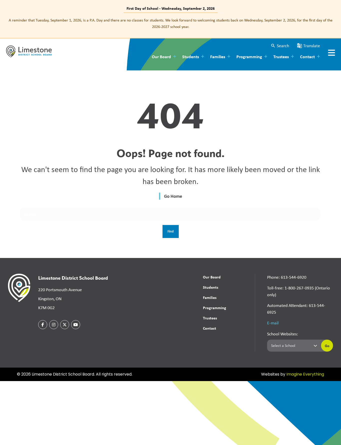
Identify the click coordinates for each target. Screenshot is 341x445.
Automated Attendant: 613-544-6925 (296, 308)
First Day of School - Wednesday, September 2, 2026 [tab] (171, 8)
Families (209, 297)
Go (327, 345)
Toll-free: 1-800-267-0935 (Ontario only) (298, 291)
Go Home (173, 196)
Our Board (212, 277)
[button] (280, 45)
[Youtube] (75, 324)
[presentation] (331, 53)
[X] (64, 324)
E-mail (273, 323)
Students (210, 287)
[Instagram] (53, 324)
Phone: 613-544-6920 (286, 277)
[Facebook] (42, 324)
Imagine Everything (305, 375)
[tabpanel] (170, 23)
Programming (214, 307)
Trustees (210, 318)
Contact (209, 328)
